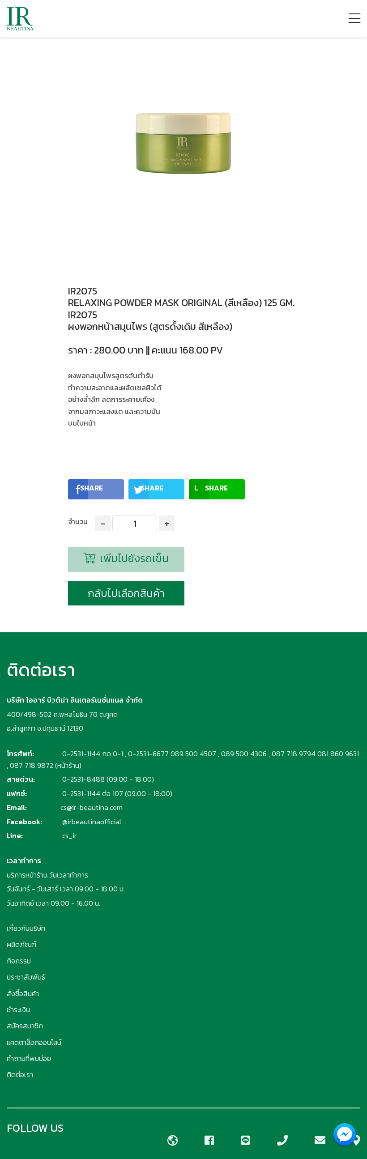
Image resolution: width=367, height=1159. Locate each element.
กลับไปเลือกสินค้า (126, 593)
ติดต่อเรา (20, 1074)
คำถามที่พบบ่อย (29, 1058)
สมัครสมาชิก (25, 1025)
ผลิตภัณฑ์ (21, 944)
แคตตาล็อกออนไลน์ (34, 1042)
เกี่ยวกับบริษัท (26, 928)
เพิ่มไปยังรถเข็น (133, 558)
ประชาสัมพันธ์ (26, 977)
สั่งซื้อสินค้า (23, 993)
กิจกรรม (19, 960)
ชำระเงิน (18, 1009)
